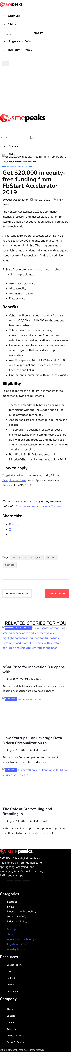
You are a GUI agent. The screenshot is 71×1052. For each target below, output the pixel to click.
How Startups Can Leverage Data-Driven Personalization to (33, 740)
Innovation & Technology (21, 911)
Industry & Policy (17, 921)
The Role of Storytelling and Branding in (27, 811)
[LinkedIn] (26, 883)
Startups (14, 16)
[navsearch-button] (6, 26)
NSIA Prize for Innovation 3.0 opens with (33, 669)
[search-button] (36, 34)
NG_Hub (51, 557)
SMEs (12, 24)
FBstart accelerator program (27, 557)
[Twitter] (10, 883)
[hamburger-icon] (67, 13)
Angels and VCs (16, 916)
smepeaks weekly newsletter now (40, 506)
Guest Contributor (17, 200)
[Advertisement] (35, 73)
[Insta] (18, 883)
